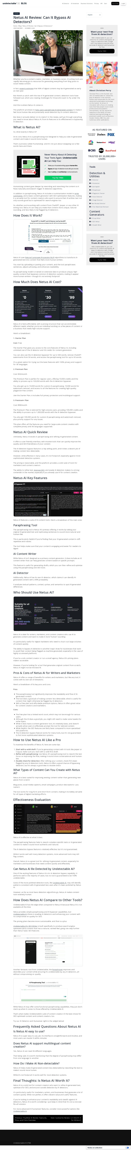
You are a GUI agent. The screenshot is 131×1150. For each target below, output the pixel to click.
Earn (105, 3)
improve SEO (39, 470)
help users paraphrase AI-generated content (54, 110)
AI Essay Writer (96, 218)
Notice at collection (95, 1148)
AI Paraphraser (96, 190)
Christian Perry (18, 28)
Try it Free (115, 3)
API (101, 3)
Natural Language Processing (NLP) (40, 257)
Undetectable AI (59, 883)
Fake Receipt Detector (98, 203)
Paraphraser (57, 969)
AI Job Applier (95, 186)
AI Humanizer (75, 3)
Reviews (16, 13)
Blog (20, 26)
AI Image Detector (97, 200)
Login (123, 3)
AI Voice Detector (96, 197)
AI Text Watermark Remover (100, 207)
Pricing (96, 3)
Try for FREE (57, 178)
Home (15, 26)
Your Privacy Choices (114, 1148)
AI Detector (65, 3)
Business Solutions (87, 3)
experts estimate (26, 88)
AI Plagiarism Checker (98, 193)
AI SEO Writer (95, 221)
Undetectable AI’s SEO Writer (25, 926)
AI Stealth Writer (96, 225)
